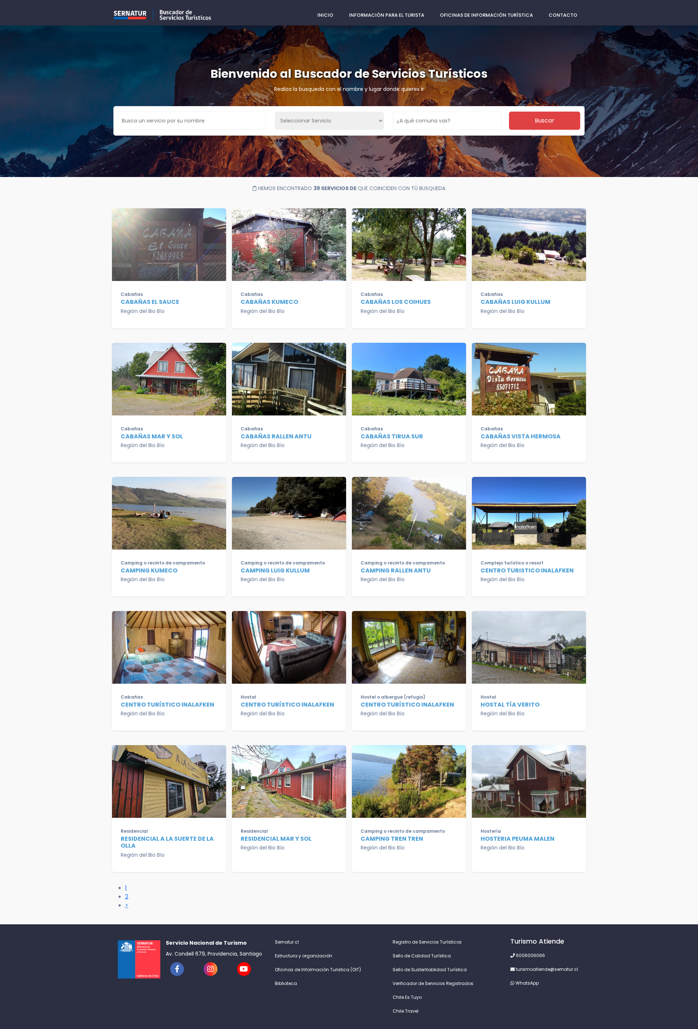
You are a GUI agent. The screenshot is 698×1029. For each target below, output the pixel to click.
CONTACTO (563, 15)
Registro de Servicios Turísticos (427, 942)
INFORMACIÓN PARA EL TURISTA (386, 15)
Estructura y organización (303, 956)
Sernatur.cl (287, 942)
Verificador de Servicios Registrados (433, 983)
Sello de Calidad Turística (422, 956)
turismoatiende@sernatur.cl (546, 969)
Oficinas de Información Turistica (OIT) (318, 969)
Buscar (544, 120)
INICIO (325, 15)
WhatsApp (526, 983)
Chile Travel (405, 1011)
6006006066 (530, 955)
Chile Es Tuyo (407, 997)
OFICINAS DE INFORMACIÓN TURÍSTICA (486, 15)
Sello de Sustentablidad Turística (430, 969)
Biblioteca (286, 983)
